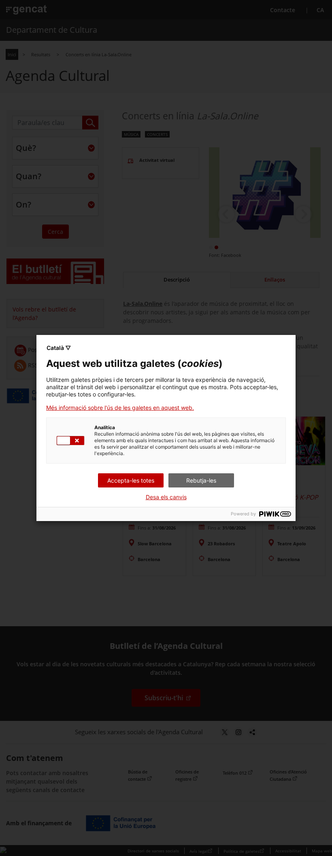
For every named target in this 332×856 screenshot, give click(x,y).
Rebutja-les (201, 480)
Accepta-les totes (130, 480)
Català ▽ (59, 347)
